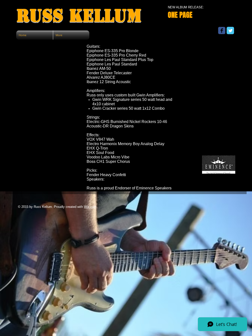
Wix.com (90, 207)
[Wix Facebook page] (221, 30)
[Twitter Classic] (230, 30)
